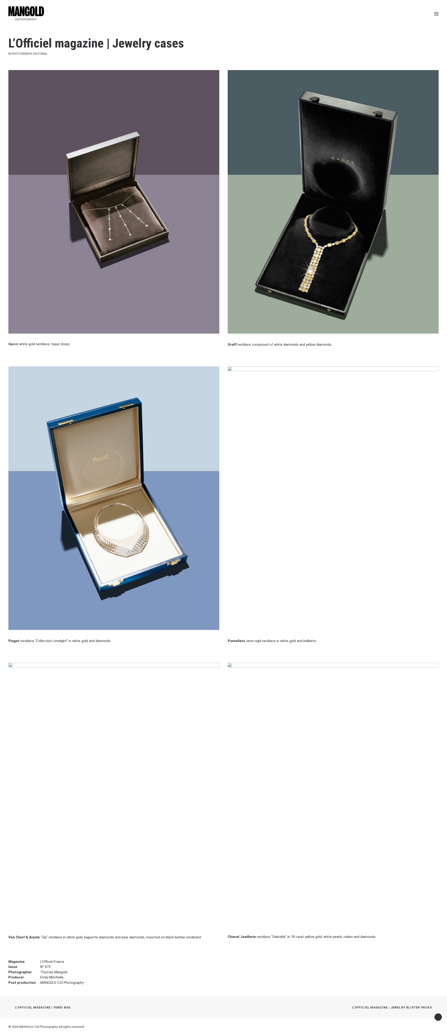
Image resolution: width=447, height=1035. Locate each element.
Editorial (40, 53)
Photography (22, 53)
